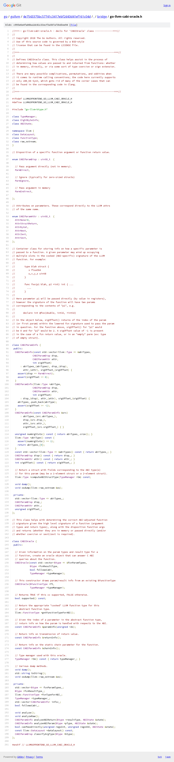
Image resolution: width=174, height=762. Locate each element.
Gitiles (20, 756)
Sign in (167, 5)
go (5, 16)
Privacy (30, 756)
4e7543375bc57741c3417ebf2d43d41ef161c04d (57, 16)
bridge (102, 16)
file (73, 24)
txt (160, 756)
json (168, 756)
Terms (39, 756)
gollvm (15, 16)
